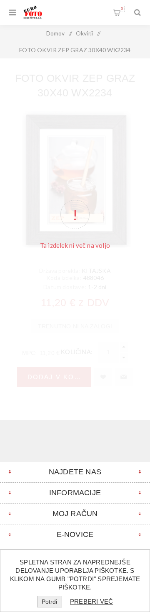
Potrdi (49, 601)
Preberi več (91, 601)
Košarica (122, 9)
